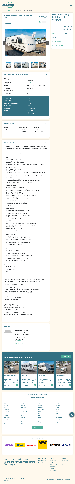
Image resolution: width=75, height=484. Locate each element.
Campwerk (6, 405)
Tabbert (58, 419)
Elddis (57, 407)
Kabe (57, 411)
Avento (23, 401)
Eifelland (40, 407)
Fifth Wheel (41, 409)
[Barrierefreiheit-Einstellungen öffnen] (71, 414)
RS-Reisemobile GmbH (57, 45)
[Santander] (32, 445)
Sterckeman (59, 417)
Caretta (40, 405)
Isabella (40, 411)
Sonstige (23, 417)
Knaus (22, 413)
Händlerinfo (64, 465)
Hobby (57, 409)
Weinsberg (24, 422)
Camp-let (23, 403)
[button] (4, 43)
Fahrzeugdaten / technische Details (16, 74)
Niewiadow (6, 415)
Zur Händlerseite (19, 343)
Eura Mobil (6, 409)
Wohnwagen (30, 82)
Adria (5, 401)
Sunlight (6, 419)
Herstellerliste (53, 464)
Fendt (22, 409)
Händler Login (65, 460)
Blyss (57, 401)
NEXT (57, 413)
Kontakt (52, 468)
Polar (22, 415)
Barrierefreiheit (59, 479)
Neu (47, 16)
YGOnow (23, 424)
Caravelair (23, 405)
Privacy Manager (54, 470)
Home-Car (6, 411)
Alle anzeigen (66, 356)
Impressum (67, 479)
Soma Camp (7, 417)
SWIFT (57, 415)
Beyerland (41, 401)
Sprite (40, 417)
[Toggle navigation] (71, 4)
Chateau (58, 405)
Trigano (5, 422)
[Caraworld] (8, 5)
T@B (22, 419)
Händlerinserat (40, 16)
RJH (39, 415)
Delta (5, 407)
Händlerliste (53, 466)
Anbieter (7, 326)
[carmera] (55, 445)
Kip (4, 413)
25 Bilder (8, 22)
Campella (40, 403)
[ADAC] (42, 445)
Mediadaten (41, 462)
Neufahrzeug (30, 79)
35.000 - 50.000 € (56, 41)
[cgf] (66, 445)
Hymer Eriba (24, 411)
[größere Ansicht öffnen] (40, 22)
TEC (39, 419)
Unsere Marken (37, 427)
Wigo (57, 422)
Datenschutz (51, 479)
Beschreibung (9, 142)
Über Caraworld (42, 460)
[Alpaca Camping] (8, 445)
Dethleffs (23, 407)
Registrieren (64, 462)
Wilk (5, 424)
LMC (39, 413)
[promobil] (20, 445)
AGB (45, 479)
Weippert (40, 422)
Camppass (58, 403)
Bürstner (6, 403)
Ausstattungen (9, 123)
